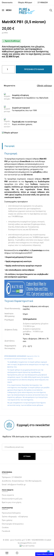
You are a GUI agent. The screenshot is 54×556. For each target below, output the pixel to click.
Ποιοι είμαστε (8, 495)
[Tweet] (22, 85)
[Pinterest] (26, 85)
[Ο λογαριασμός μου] (17, 553)
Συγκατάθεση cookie (45, 554)
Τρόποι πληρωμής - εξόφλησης (15, 517)
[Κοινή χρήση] (18, 85)
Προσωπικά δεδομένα (11, 513)
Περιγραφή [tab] (9, 146)
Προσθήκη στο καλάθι (34, 69)
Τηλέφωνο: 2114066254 (12, 477)
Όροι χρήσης (7, 520)
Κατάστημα (7, 553)
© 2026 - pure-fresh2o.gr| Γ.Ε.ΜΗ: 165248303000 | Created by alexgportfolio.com (27, 541)
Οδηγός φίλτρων (44, 85)
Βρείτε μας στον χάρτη (11, 502)
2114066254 (43, 3)
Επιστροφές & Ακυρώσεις (13, 524)
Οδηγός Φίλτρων (25, 3)
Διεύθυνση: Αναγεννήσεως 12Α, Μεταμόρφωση (21, 481)
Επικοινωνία (7, 3)
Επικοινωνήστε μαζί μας (12, 499)
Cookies (5, 527)
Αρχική (27, 553)
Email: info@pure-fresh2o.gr (14, 485)
